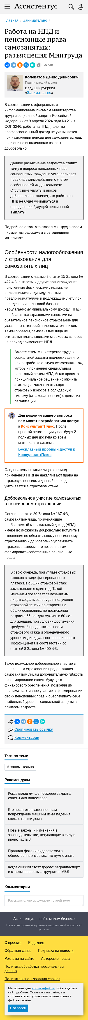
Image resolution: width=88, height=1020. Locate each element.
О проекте (13, 943)
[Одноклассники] (20, 65)
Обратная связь (18, 950)
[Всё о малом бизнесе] (35, 7)
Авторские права (55, 958)
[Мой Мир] (26, 65)
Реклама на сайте (19, 958)
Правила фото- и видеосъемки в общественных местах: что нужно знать (41, 853)
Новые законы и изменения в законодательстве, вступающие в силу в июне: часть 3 (41, 834)
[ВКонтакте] (7, 65)
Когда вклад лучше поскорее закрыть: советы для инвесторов (39, 796)
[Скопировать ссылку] (39, 65)
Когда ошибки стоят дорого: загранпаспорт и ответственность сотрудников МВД (44, 869)
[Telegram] (13, 65)
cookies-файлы (43, 988)
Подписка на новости (56, 950)
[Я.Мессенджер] (32, 65)
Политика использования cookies (32, 979)
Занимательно (39, 93)
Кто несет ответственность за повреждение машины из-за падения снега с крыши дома (39, 814)
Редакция (36, 943)
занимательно (22, 767)
